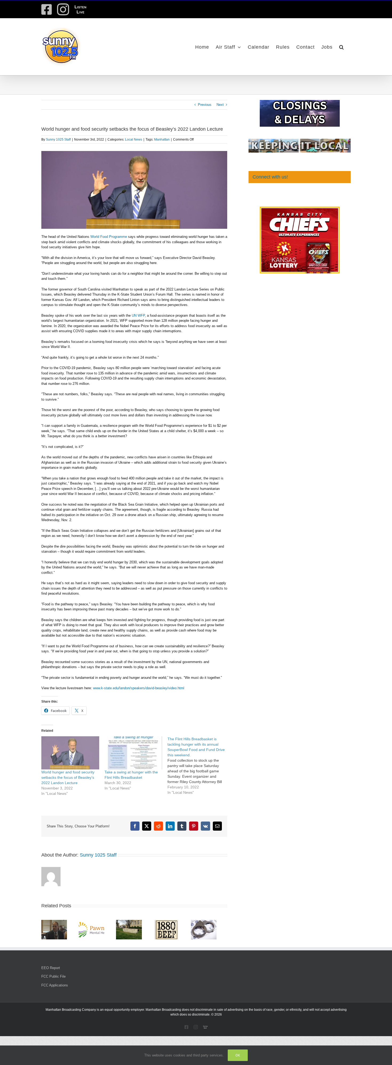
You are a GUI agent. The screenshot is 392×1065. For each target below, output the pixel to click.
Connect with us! (270, 177)
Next (220, 105)
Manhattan (162, 139)
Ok (237, 1055)
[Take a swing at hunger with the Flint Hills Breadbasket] (133, 752)
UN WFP (138, 315)
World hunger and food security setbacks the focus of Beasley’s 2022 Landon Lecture (67, 777)
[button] (341, 46)
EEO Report (50, 969)
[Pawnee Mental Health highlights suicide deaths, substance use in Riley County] (95, 922)
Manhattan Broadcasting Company (71, 1011)
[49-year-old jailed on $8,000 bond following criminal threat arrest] (213, 922)
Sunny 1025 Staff (58, 139)
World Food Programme (108, 237)
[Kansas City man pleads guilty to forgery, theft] (134, 922)
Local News (133, 139)
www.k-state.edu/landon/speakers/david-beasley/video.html (138, 688)
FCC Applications (54, 987)
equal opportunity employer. (125, 1011)
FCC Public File (53, 978)
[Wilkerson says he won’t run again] (55, 922)
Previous (204, 105)
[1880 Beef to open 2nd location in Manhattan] (174, 922)
